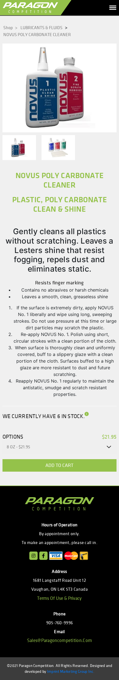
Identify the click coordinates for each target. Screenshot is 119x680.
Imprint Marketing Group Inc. (70, 671)
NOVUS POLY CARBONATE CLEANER (37, 34)
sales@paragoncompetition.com (59, 640)
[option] (59, 88)
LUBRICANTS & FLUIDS (41, 27)
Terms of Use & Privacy (59, 598)
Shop (10, 27)
